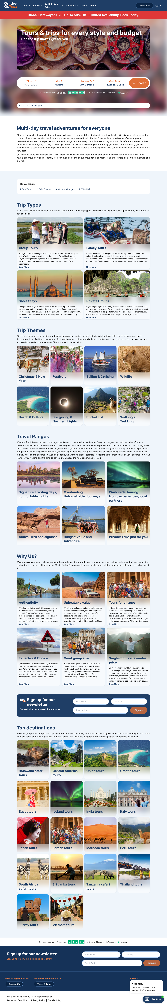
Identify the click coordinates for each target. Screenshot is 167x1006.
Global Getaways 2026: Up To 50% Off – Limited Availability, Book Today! (83, 15)
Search (141, 83)
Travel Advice (44, 984)
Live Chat (156, 999)
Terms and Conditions (17, 1000)
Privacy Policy (38, 1000)
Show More (24, 267)
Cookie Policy (55, 1000)
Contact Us (144, 5)
